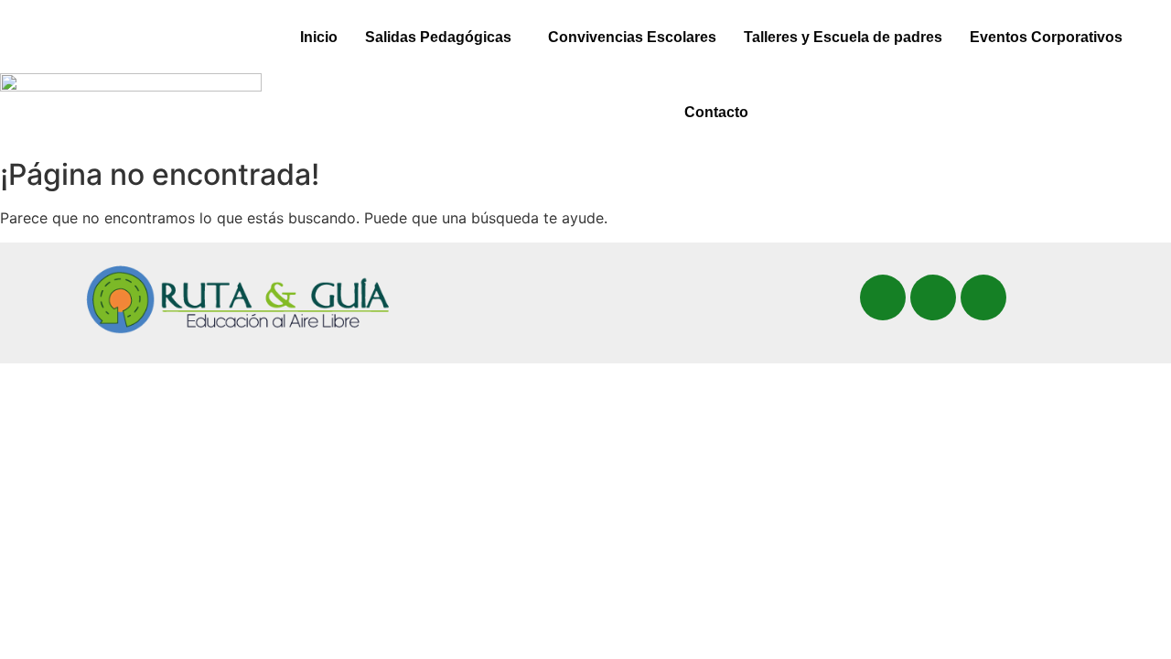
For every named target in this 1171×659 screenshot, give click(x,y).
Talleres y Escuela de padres (843, 37)
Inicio (319, 37)
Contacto (716, 112)
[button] (442, 37)
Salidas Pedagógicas (438, 37)
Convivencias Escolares (632, 37)
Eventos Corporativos (1046, 37)
